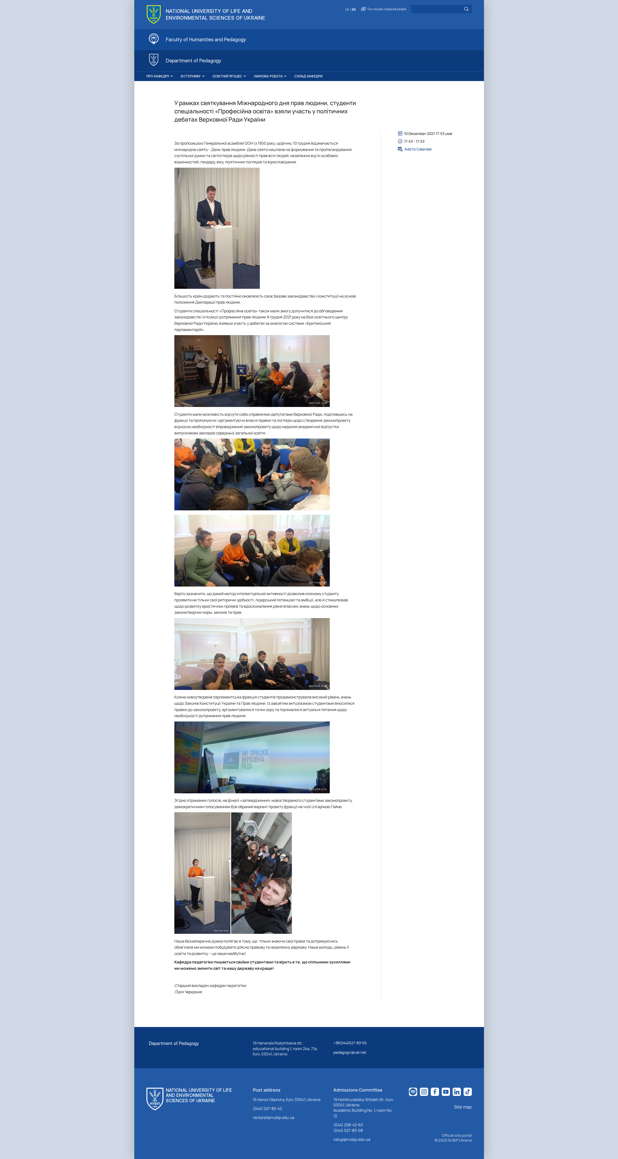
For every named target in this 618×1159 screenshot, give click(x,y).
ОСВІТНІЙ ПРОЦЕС (227, 76)
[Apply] (466, 9)
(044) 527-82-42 (267, 1108)
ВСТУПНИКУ (191, 76)
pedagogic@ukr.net (349, 1052)
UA (347, 9)
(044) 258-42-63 (348, 1124)
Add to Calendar (418, 149)
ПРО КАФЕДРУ (157, 76)
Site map (463, 1107)
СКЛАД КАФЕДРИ (308, 76)
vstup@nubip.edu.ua (351, 1139)
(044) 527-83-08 (348, 1130)
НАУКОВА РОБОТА (268, 76)
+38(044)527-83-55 (350, 1042)
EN (354, 9)
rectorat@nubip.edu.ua (273, 1117)
